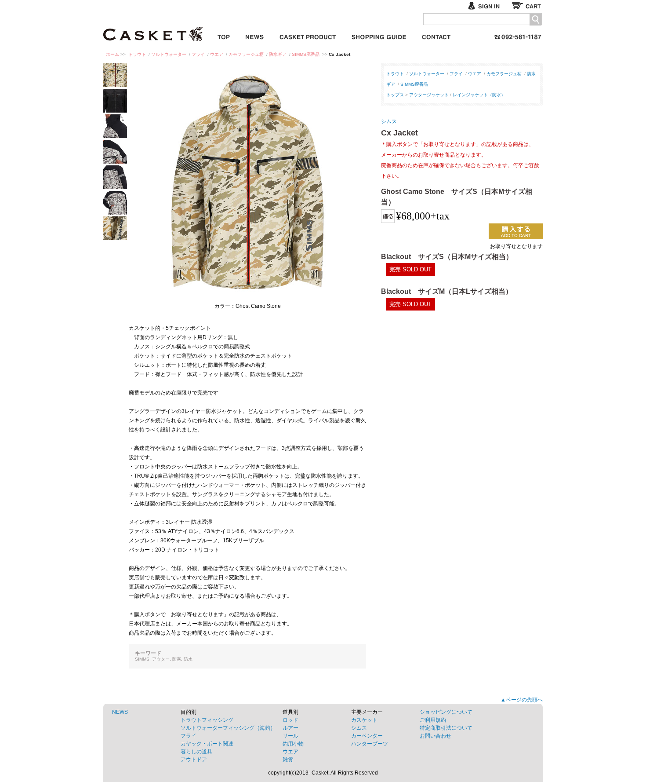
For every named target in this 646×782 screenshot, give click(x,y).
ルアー (290, 728)
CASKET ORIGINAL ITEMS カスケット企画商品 (308, 35)
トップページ (224, 35)
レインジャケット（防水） (479, 94)
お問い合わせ (436, 35)
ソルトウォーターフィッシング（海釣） (228, 728)
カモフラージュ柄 (246, 54)
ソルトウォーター (168, 54)
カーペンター (367, 736)
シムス (389, 121)
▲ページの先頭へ (522, 700)
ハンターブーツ (369, 744)
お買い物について (379, 35)
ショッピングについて (446, 712)
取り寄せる (516, 231)
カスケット (153, 28)
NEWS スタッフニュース (254, 35)
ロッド (290, 720)
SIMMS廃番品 (305, 54)
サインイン (487, 5)
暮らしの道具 (196, 752)
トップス (395, 94)
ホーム (112, 54)
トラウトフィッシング (207, 720)
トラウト (137, 54)
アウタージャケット (429, 94)
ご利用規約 (433, 720)
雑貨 (288, 759)
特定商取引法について (446, 728)
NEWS (120, 712)
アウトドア (194, 759)
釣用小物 (293, 744)
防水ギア (278, 54)
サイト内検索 (535, 20)
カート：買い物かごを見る (527, 5)
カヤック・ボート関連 (207, 744)
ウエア (216, 54)
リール (290, 736)
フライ (198, 54)
